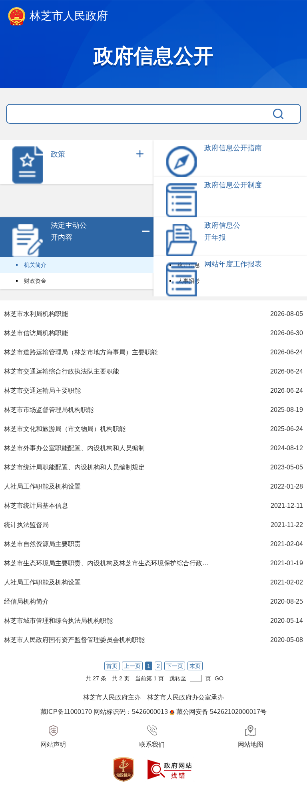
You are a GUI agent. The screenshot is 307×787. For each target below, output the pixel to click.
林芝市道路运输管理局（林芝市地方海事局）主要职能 (80, 352)
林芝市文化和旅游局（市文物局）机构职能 (65, 428)
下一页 (174, 666)
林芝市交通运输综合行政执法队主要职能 (61, 371)
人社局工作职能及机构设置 (42, 486)
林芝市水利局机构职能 (36, 313)
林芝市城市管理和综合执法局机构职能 (58, 620)
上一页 (132, 666)
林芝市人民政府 (69, 16)
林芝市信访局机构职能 (36, 333)
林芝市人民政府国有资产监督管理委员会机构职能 (74, 639)
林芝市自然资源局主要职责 (42, 544)
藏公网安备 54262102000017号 (221, 711)
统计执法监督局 (26, 524)
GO (219, 678)
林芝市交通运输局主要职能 (42, 390)
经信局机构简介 (26, 601)
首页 (112, 666)
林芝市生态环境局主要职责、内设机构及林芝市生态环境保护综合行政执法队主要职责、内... (108, 563)
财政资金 (35, 281)
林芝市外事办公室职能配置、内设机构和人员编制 (74, 448)
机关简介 (35, 265)
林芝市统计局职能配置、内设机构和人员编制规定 (74, 467)
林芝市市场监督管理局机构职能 (49, 409)
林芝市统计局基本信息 (36, 505)
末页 (195, 666)
